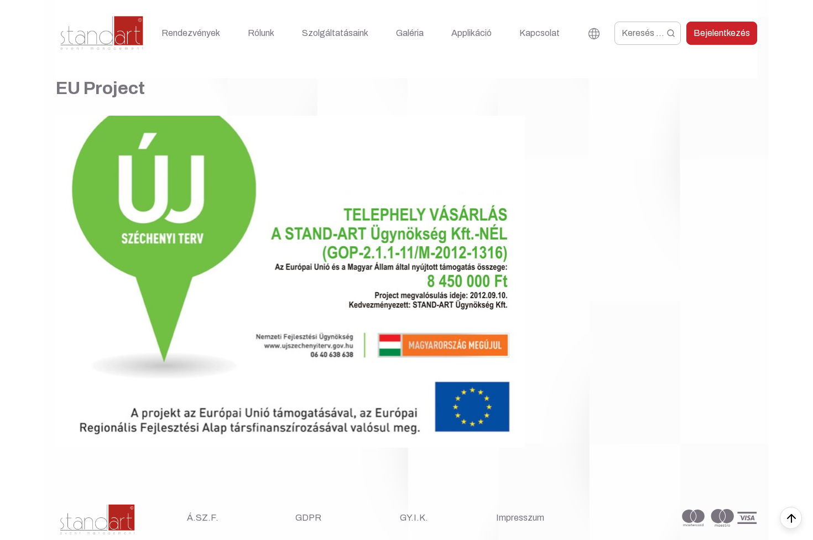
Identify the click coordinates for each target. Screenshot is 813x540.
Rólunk (261, 33)
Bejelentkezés (722, 33)
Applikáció (471, 33)
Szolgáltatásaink (335, 33)
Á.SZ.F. (202, 517)
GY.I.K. (414, 517)
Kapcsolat (539, 33)
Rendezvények (190, 33)
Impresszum (520, 517)
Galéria (410, 33)
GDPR (308, 517)
